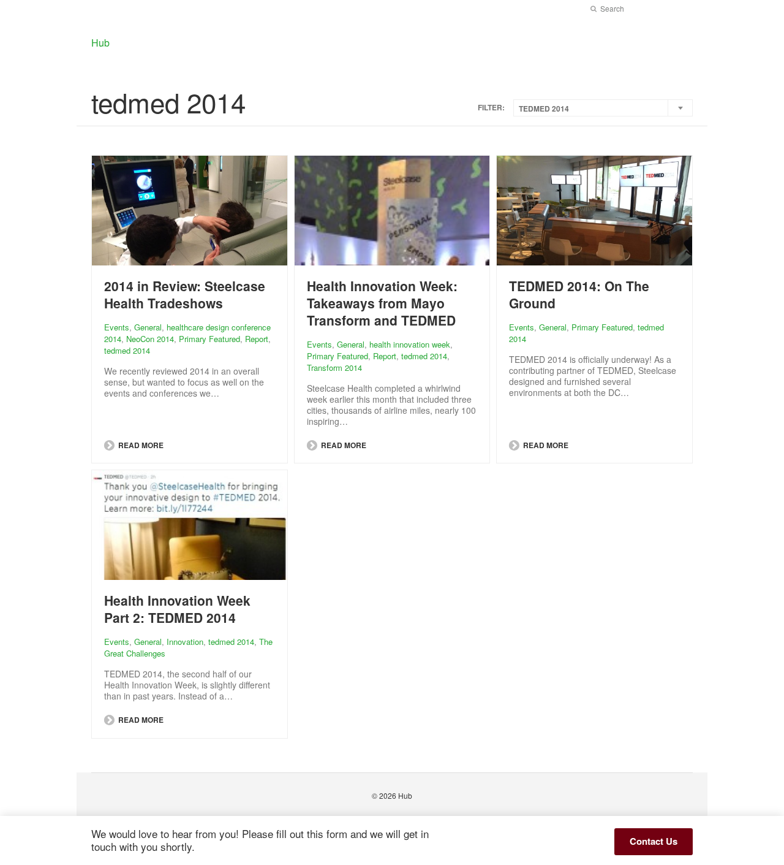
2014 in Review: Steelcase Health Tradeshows (184, 294)
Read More (140, 445)
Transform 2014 (334, 367)
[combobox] (603, 107)
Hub (405, 795)
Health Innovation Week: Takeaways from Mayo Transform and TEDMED (382, 302)
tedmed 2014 (127, 350)
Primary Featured (209, 339)
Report (256, 339)
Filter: (491, 107)
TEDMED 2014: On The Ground (579, 294)
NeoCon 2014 (150, 339)
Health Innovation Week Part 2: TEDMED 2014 (177, 609)
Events (116, 327)
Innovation (185, 641)
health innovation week (409, 344)
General (148, 327)
